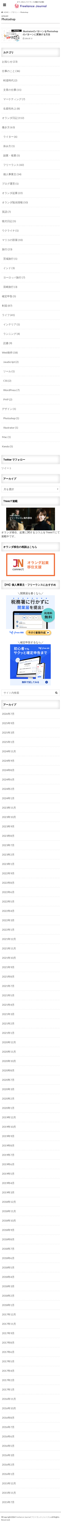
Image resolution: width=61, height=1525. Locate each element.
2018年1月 (8, 1305)
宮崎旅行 (10, 286)
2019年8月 (8, 1145)
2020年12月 (9, 1042)
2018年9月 (8, 1229)
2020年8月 (8, 1070)
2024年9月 (8, 760)
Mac (6, 436)
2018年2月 (8, 1295)
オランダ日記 (13, 117)
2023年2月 (8, 854)
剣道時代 (10, 80)
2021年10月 (9, 957)
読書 (7, 343)
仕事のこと (11, 70)
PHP (7, 399)
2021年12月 (9, 938)
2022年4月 (8, 910)
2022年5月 (8, 901)
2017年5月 (8, 1361)
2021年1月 (8, 1032)
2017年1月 (8, 1389)
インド (9, 268)
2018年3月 (8, 1286)
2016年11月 (9, 1398)
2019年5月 (8, 1173)
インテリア (11, 324)
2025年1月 (8, 741)
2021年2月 (8, 1023)
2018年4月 (8, 1276)
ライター (10, 136)
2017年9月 (8, 1333)
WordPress (11, 390)
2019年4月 (8, 1183)
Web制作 (10, 352)
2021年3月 (8, 1014)
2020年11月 (9, 1051)
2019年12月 (9, 1117)
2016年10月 (9, 1408)
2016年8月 (8, 1417)
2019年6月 (8, 1164)
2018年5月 (8, 1267)
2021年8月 (8, 976)
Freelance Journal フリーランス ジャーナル (33, 1517)
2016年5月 (8, 1445)
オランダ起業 (12, 192)
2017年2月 (8, 1380)
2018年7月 (8, 1248)
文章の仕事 (12, 89)
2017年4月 (8, 1370)
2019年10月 (9, 1126)
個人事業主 (12, 174)
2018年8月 (8, 1239)
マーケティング (14, 99)
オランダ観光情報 (15, 202)
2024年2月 (8, 788)
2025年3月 (8, 732)
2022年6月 (8, 892)
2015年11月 (9, 1492)
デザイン (9, 408)
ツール (9, 371)
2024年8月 (8, 770)
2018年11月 (9, 1211)
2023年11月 (9, 807)
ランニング (11, 333)
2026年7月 (8, 713)
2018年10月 (9, 1220)
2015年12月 (9, 1483)
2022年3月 (8, 920)
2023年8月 (8, 835)
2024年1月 (8, 798)
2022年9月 (8, 873)
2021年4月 (8, 1004)
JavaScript (11, 361)
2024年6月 (8, 779)
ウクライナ (10, 230)
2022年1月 (8, 929)
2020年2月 (8, 1098)
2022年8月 (8, 882)
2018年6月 (8, 1258)
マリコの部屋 (12, 239)
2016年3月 (8, 1455)
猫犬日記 (9, 221)
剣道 (7, 305)
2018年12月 (9, 1201)
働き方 (8, 127)
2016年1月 (8, 1473)
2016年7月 (8, 1427)
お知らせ (9, 61)
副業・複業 (11, 155)
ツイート (6, 468)
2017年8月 (8, 1342)
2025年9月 (8, 723)
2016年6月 (8, 1436)
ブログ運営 (10, 183)
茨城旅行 (10, 258)
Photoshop (11, 418)
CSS (7, 380)
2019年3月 (8, 1192)
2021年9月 (8, 967)
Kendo (7, 446)
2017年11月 (9, 1323)
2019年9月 (8, 1136)
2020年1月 (8, 1107)
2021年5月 (8, 995)
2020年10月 (9, 1060)
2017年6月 (8, 1351)
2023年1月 (8, 863)
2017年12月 (9, 1314)
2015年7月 (8, 1502)
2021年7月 (8, 985)
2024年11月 (9, 751)
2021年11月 (9, 948)
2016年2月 (8, 1464)
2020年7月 (8, 1079)
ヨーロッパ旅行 (14, 277)
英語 (6, 211)
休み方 (9, 146)
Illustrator (10, 427)
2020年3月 (8, 1089)
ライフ (8, 314)
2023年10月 (9, 816)
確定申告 (9, 296)
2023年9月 (8, 826)
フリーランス (13, 164)
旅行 (7, 249)
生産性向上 (11, 108)
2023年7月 (8, 845)
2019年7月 (8, 1154)
